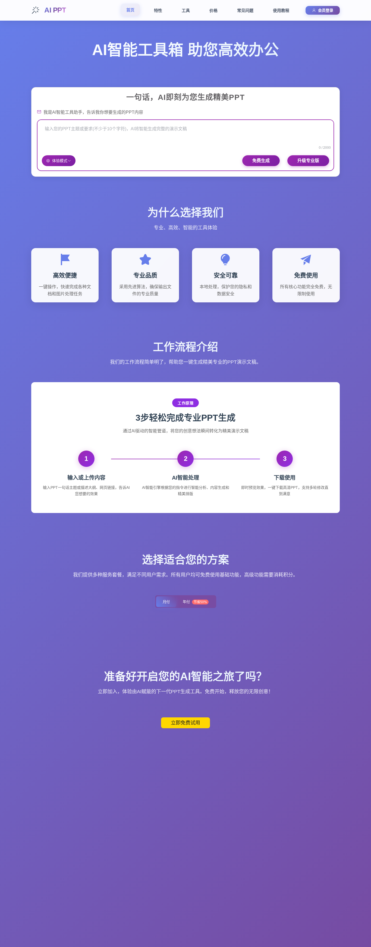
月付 (166, 602)
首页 (130, 10)
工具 (186, 10)
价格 (213, 10)
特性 (158, 10)
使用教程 (281, 10)
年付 (195, 602)
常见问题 (245, 10)
